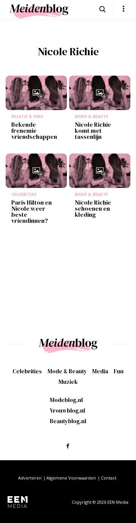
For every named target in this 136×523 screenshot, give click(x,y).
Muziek (68, 382)
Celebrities (27, 371)
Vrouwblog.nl (67, 410)
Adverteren (30, 478)
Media (100, 371)
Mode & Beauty (67, 371)
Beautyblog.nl (68, 421)
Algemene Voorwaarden (71, 478)
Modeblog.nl (66, 400)
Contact (108, 478)
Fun (119, 371)
